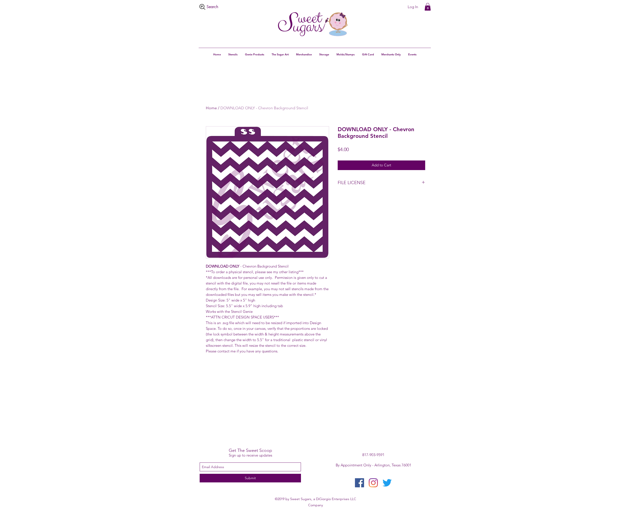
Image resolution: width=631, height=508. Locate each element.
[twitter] (387, 482)
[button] (427, 7)
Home (211, 108)
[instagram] (373, 482)
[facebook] (359, 482)
